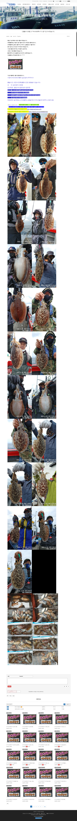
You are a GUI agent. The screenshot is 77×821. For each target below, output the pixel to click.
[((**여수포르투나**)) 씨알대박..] (13, 755)
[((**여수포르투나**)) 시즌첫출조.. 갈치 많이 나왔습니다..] (62, 755)
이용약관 (34, 811)
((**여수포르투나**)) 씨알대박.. (11, 763)
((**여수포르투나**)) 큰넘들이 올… (12, 781)
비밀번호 (21, 676)
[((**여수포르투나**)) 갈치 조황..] (13, 719)
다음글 (13, 695)
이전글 (10, 695)
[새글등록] (65, 686)
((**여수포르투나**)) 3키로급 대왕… (44, 781)
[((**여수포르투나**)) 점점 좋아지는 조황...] (62, 737)
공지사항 (57, 4)
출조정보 (62, 4)
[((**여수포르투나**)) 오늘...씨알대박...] (29, 773)
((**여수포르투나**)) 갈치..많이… (28, 744)
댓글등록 (9, 686)
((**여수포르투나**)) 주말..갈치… (44, 726)
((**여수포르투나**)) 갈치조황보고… (44, 799)
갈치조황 (39, 4)
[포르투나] (10, 3)
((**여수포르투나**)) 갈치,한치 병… (28, 799)
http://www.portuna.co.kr (34, 109)
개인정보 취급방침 (40, 811)
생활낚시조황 (51, 4)
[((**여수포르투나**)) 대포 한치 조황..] (62, 773)
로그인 (41, 1)
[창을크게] (67, 686)
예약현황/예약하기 (26, 4)
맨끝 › (45, 806)
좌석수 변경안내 (18, 706)
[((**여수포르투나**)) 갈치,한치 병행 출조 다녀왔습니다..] (29, 792)
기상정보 (19, 4)
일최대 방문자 (65, 1)
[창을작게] (68, 686)
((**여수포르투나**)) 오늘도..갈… (60, 726)
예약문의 (34, 4)
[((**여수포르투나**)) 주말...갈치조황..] (45, 755)
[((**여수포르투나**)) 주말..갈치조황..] (45, 719)
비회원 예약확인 (36, 1)
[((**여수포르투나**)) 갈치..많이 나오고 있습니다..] (29, 737)
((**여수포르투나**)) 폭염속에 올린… (28, 763)
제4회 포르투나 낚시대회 (19, 709)
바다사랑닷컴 (40, 816)
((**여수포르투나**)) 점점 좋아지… (61, 744)
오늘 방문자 (57, 1)
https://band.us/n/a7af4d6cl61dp (38, 112)
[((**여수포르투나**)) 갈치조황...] (29, 719)
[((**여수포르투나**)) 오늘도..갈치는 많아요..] (62, 719)
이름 (8, 676)
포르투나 (8, 36)
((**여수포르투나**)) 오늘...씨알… (28, 781)
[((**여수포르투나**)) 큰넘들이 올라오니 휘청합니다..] (13, 773)
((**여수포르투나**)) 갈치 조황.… (12, 726)
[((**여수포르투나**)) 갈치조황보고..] (45, 792)
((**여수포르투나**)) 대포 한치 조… (61, 781)
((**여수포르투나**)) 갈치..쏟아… (44, 744)
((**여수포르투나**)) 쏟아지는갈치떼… (13, 744)
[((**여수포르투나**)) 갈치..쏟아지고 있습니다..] (45, 737)
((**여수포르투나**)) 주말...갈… (44, 763)
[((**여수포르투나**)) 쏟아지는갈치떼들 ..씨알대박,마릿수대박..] (13, 737)
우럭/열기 (45, 4)
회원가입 (45, 1)
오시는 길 (68, 4)
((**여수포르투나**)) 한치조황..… (60, 799)
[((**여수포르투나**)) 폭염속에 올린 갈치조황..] (29, 755)
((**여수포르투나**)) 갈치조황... (27, 726)
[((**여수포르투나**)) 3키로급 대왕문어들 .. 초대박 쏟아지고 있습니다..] (45, 773)
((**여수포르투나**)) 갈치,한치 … (12, 799)
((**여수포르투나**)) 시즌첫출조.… (61, 763)
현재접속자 (51, 1)
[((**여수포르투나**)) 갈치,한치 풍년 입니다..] (13, 792)
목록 (7, 695)
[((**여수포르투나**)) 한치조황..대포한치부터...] (62, 792)
